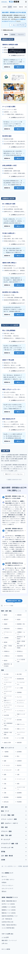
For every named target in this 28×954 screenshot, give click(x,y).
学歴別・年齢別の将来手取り (9, 925)
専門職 (3, 851)
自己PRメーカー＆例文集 (8, 904)
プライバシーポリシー (7, 885)
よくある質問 (5, 937)
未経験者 (13, 34)
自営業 (3, 859)
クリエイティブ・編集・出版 (9, 843)
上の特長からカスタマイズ (17, 55)
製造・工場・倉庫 (6, 835)
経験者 (6, 34)
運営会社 (4, 891)
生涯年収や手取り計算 (7, 922)
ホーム (5, 876)
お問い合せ (4, 943)
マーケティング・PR (7, 847)
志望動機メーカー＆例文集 (9, 907)
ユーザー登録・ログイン (8, 879)
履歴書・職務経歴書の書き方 (9, 901)
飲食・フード (5, 811)
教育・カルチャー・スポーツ (9, 823)
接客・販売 (4, 807)
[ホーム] (2, 866)
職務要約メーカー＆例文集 (9, 910)
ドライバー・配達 (6, 831)
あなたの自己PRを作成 (19, 25)
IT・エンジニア (5, 839)
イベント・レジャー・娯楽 (9, 819)
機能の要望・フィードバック (9, 940)
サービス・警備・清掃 (7, 815)
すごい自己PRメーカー (11, 866)
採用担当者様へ (4, 1)
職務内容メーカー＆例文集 (9, 913)
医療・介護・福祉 (6, 611)
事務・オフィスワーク (7, 747)
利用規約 (4, 882)
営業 (2, 670)
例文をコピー (20, 67)
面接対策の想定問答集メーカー (10, 916)
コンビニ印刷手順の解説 (8, 928)
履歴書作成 (7, 67)
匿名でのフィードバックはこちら (14, 474)
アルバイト (21, 34)
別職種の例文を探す (8, 30)
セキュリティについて (7, 888)
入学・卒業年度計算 (7, 919)
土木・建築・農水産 (7, 855)
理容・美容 (4, 827)
